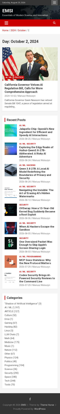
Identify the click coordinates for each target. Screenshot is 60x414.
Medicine (9, 342)
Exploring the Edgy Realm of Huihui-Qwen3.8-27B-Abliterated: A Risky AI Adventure (36, 152)
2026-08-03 (25, 251)
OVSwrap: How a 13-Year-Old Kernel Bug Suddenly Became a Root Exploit (37, 211)
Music (8, 346)
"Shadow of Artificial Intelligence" (21, 303)
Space (8, 376)
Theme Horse (47, 405)
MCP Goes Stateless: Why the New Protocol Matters (35, 261)
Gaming (8, 323)
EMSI (7, 10)
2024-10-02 (10, 96)
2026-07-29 (25, 267)
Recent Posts (16, 120)
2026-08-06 (25, 218)
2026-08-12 (25, 200)
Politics (18, 77)
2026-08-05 (25, 233)
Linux (7, 330)
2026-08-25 (25, 139)
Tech (7, 380)
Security (31, 144)
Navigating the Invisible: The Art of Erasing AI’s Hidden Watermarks (36, 193)
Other (7, 353)
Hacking (31, 165)
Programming (34, 257)
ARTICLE (9, 311)
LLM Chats (10, 334)
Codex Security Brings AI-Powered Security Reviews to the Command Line (37, 278)
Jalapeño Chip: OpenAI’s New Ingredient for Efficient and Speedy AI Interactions (36, 132)
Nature (8, 349)
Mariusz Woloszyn (27, 96)
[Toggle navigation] (6, 23)
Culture (8, 315)
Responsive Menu (54, 2)
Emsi (7, 319)
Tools (7, 384)
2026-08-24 (25, 160)
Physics (8, 357)
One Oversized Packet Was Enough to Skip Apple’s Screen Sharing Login (35, 245)
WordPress (40, 409)
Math (7, 338)
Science (9, 369)
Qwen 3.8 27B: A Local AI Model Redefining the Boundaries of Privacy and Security (35, 173)
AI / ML (9, 77)
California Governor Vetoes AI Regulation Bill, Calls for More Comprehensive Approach (24, 88)
